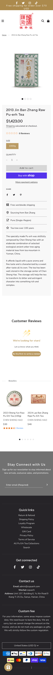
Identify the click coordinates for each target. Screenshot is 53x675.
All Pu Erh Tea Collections (26, 543)
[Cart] (48, 21)
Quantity (11, 154)
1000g (12, 145)
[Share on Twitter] (14, 195)
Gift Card (26, 531)
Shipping (10, 125)
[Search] (43, 21)
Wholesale (26, 527)
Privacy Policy (26, 535)
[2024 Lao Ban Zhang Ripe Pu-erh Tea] (39, 398)
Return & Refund (26, 515)
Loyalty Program (26, 523)
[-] (6, 160)
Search (26, 547)
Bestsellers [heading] (13, 381)
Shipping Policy (26, 519)
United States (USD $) (25, 645)
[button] (22, 99)
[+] (17, 160)
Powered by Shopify (41, 668)
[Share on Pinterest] (21, 195)
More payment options (26, 182)
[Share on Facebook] (7, 195)
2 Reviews (19, 428)
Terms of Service (26, 539)
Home (4, 35)
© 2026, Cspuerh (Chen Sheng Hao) (16, 668)
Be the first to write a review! (26, 354)
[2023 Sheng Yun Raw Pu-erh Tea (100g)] (14, 398)
